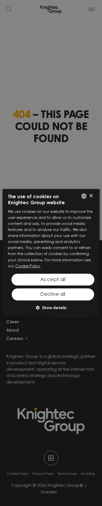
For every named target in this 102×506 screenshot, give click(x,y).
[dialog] (51, 253)
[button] (51, 307)
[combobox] (83, 196)
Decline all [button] (52, 294)
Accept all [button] (52, 280)
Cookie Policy (27, 266)
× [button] (91, 196)
